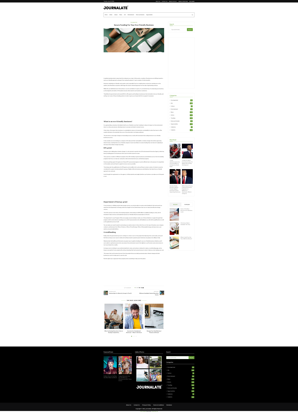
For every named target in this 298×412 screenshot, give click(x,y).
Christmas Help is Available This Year (185, 223)
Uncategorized (134, 22)
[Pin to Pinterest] (141, 287)
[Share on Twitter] (139, 287)
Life (125, 14)
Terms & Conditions (183, 1)
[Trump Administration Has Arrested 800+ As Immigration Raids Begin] (175, 151)
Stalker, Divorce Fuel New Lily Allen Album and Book (110, 376)
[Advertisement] (134, 66)
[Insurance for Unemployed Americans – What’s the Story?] (134, 316)
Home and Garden (140, 14)
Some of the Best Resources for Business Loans (186, 210)
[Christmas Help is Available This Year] (174, 228)
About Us (158, 1)
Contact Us (164, 1)
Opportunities (149, 14)
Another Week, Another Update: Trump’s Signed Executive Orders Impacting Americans (175, 189)
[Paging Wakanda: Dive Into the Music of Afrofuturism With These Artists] (125, 365)
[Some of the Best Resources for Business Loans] (174, 214)
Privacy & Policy (173, 1)
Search (190, 29)
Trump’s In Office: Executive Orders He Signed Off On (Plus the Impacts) (187, 163)
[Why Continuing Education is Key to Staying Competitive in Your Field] (113, 316)
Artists (110, 14)
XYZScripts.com (155, 411)
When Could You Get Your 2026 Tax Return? (186, 237)
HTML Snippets (143, 411)
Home (106, 14)
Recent (175, 204)
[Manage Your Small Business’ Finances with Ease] (154, 316)
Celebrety (181, 127)
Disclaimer (191, 1)
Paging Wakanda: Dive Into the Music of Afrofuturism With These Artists (125, 378)
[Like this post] (136, 287)
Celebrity (181, 130)
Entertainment (131, 14)
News (121, 14)
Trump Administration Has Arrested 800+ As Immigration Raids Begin (175, 163)
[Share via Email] (143, 287)
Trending (181, 118)
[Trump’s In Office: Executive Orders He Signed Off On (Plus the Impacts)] (187, 151)
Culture (116, 14)
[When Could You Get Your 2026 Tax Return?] (174, 242)
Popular (187, 204)
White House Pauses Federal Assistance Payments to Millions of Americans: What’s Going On (187, 189)
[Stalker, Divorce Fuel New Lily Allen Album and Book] (110, 365)
